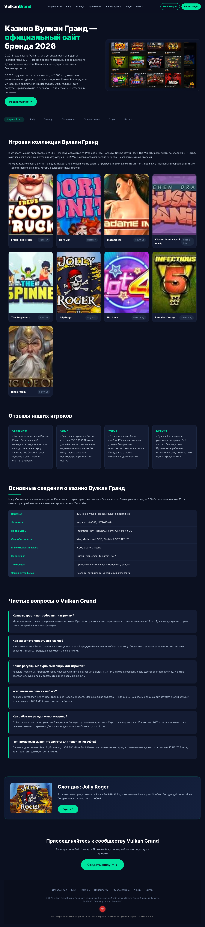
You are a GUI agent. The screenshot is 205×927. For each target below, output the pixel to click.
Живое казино (113, 6)
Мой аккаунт (170, 6)
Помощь (79, 6)
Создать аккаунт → (102, 865)
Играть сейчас (20, 101)
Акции (128, 6)
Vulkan (17, 6)
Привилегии (94, 6)
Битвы (139, 6)
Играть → (68, 809)
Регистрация (191, 6)
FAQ (68, 6)
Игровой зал (55, 6)
